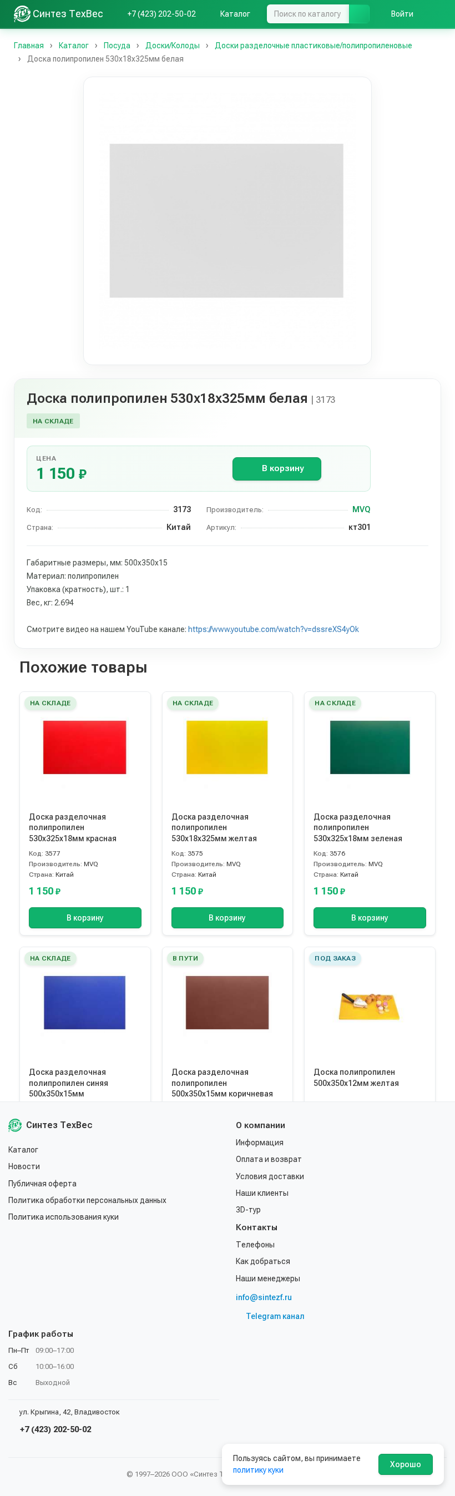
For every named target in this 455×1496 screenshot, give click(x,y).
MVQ (361, 509)
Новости (24, 1166)
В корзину (283, 468)
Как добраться (263, 1261)
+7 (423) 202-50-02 (54, 1429)
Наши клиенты (262, 1193)
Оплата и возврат (269, 1159)
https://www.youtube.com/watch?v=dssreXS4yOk (273, 629)
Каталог (23, 1149)
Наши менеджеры (268, 1278)
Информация (260, 1142)
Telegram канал (275, 1316)
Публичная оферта (42, 1183)
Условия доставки (270, 1176)
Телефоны (255, 1244)
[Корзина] (435, 14)
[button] (227, 221)
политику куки (258, 1469)
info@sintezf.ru (264, 1297)
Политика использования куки (63, 1216)
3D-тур (248, 1209)
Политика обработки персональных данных (87, 1200)
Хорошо (405, 1464)
